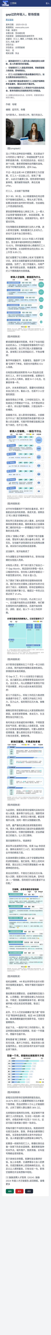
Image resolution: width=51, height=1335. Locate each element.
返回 (29, 1191)
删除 (19, 1191)
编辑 (10, 1191)
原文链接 (9, 20)
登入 (48, 3)
